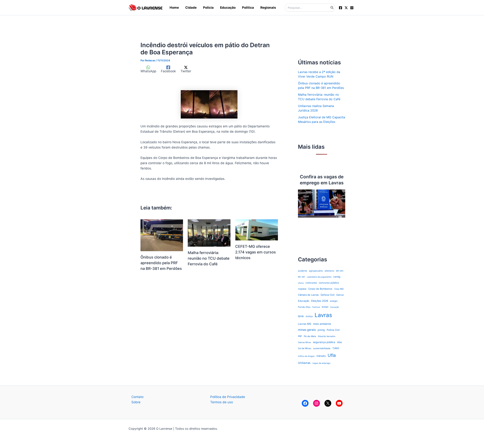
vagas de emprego (321, 363)
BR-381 (301, 277)
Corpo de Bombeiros (320, 288)
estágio (334, 301)
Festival (316, 307)
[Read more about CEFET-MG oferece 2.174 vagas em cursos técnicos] (256, 229)
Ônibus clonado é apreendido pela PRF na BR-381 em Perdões (161, 263)
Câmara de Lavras (308, 294)
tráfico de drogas (306, 356)
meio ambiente (322, 323)
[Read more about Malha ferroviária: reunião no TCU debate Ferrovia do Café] (209, 233)
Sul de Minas (304, 348)
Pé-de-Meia (310, 336)
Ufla (332, 355)
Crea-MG (339, 289)
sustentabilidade (321, 348)
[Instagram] (352, 7)
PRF (300, 336)
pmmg (321, 329)
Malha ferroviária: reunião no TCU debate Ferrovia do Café (209, 258)
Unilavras (304, 363)
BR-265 (339, 271)
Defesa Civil (327, 294)
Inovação (334, 307)
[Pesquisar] (332, 7)
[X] (327, 403)
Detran (340, 294)
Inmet (325, 306)
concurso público (329, 282)
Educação (303, 300)
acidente (302, 270)
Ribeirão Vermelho (326, 336)
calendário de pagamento (319, 277)
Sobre (135, 402)
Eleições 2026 (319, 300)
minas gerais (307, 330)
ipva (300, 316)
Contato (137, 397)
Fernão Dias (304, 307)
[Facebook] (340, 7)
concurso (311, 282)
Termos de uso (221, 402)
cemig (336, 276)
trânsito (321, 355)
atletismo (329, 270)
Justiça (309, 316)
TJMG (335, 348)
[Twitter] (346, 7)
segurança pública (324, 342)
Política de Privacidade (227, 397)
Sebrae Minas (304, 342)
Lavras (323, 315)
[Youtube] (339, 403)
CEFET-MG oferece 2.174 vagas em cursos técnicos (255, 252)
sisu (339, 342)
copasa (302, 288)
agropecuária (316, 270)
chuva (301, 283)
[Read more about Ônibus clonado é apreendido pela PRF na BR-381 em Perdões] (161, 235)
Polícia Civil (333, 329)
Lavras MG (304, 323)
